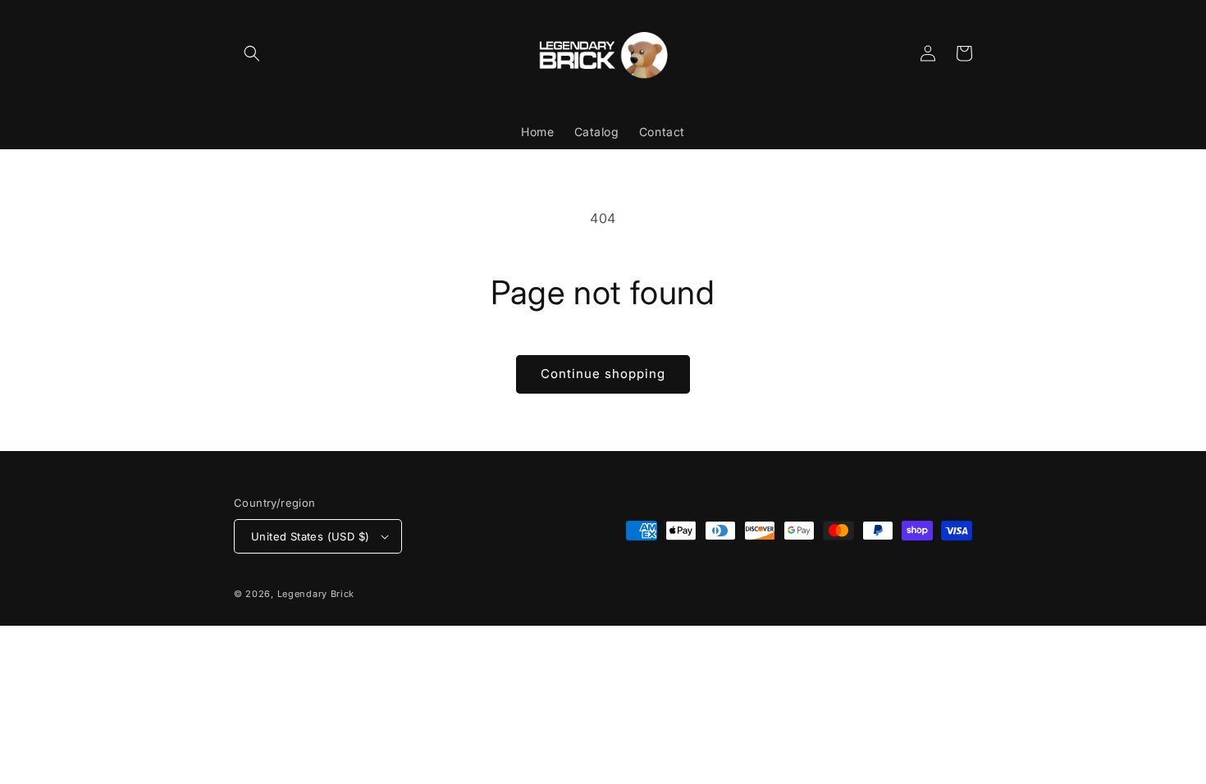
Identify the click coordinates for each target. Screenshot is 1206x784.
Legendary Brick (316, 593)
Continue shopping (603, 373)
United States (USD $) (310, 536)
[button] (252, 53)
